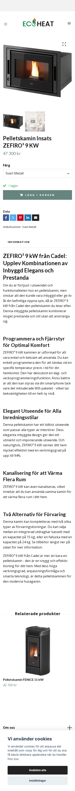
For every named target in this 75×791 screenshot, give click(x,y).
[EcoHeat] (38, 23)
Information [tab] (19, 242)
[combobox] (37, 173)
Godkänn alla (37, 770)
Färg (6, 165)
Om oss (9, 727)
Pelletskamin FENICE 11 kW (23, 679)
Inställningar (37, 780)
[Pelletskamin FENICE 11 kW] (37, 651)
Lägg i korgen (40, 195)
